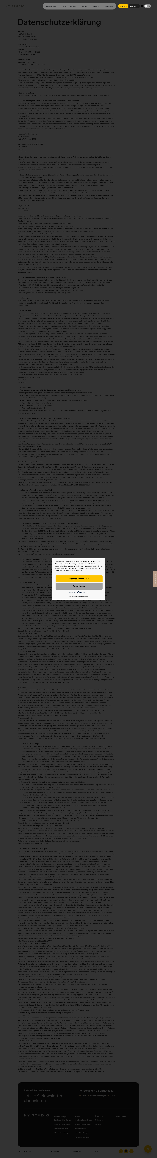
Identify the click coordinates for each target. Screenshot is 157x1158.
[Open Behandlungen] (57, 6)
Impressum (72, 596)
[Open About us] (100, 6)
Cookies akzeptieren (79, 579)
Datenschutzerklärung (82, 596)
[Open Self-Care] (77, 6)
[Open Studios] (88, 6)
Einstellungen (79, 586)
